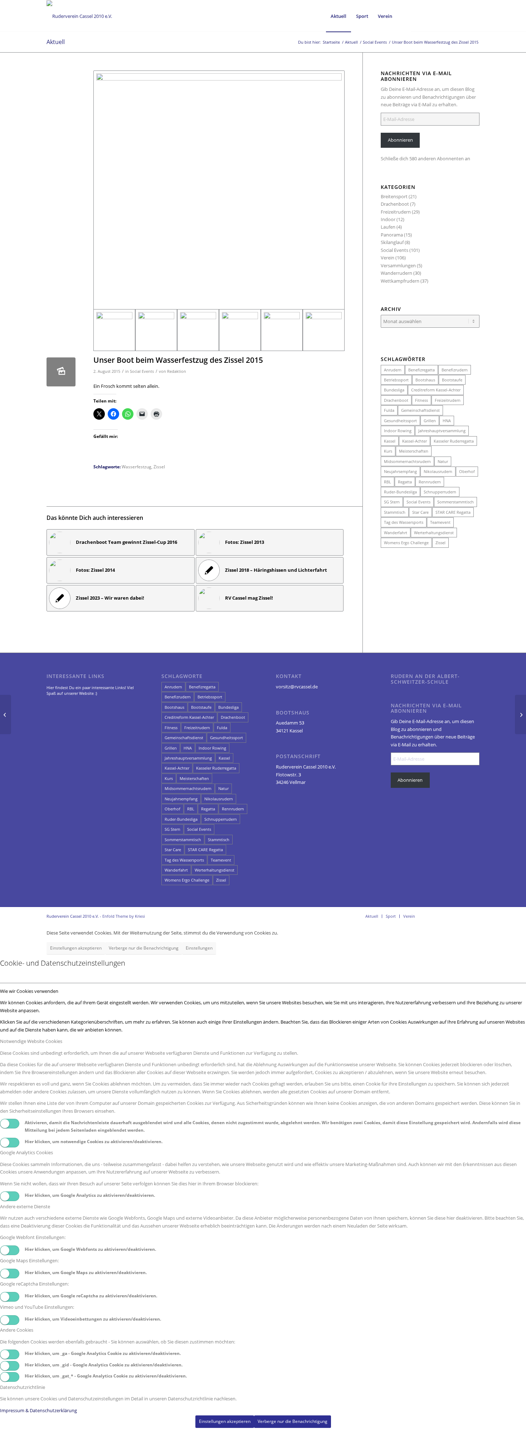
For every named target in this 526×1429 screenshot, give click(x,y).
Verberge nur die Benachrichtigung (144, 948)
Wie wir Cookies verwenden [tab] (29, 991)
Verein (387, 257)
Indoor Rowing (397, 430)
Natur (443, 461)
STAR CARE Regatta (453, 512)
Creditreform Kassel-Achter (436, 389)
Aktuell (56, 42)
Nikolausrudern (438, 471)
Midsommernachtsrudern (407, 461)
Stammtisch (394, 512)
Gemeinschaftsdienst (420, 410)
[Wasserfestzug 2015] (198, 330)
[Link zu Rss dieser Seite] (474, 15)
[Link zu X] (452, 15)
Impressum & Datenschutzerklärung (38, 1410)
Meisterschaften (413, 451)
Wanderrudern (396, 273)
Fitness (421, 400)
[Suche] (404, 16)
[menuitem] (338, 16)
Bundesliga (394, 389)
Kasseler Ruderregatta (454, 441)
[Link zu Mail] (463, 15)
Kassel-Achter (414, 441)
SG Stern (392, 501)
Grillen (430, 420)
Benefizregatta (421, 369)
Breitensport (394, 196)
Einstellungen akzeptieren (76, 948)
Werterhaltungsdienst (434, 532)
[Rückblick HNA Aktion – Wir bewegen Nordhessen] (5, 714)
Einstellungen (199, 948)
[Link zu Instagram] (442, 15)
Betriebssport (396, 379)
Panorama (392, 234)
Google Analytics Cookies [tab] (26, 1152)
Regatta (405, 481)
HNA (447, 420)
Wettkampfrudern (400, 281)
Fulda (389, 410)
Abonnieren (400, 140)
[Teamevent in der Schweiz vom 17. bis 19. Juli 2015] (520, 714)
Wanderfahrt (395, 532)
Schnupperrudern (440, 491)
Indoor (388, 219)
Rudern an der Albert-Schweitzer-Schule (425, 678)
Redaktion (176, 371)
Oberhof (467, 471)
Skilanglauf (392, 242)
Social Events (142, 371)
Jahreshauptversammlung (442, 430)
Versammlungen (398, 265)
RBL (387, 481)
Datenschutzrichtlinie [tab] (22, 1387)
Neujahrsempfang (400, 471)
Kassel (389, 441)
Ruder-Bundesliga (400, 491)
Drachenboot (395, 204)
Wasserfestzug (136, 466)
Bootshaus (425, 379)
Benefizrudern (455, 369)
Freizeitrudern (396, 212)
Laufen (388, 227)
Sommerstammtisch (455, 501)
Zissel (159, 466)
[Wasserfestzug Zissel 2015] (219, 189)
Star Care (420, 512)
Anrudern (392, 369)
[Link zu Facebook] (431, 15)
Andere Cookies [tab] (16, 1330)
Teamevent (440, 522)
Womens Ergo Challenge (406, 542)
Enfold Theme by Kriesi (123, 916)
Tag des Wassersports (403, 522)
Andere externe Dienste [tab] (25, 1206)
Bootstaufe (452, 379)
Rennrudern (430, 481)
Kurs (388, 451)
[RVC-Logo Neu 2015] (79, 16)
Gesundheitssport (400, 420)
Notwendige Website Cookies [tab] (31, 1041)
